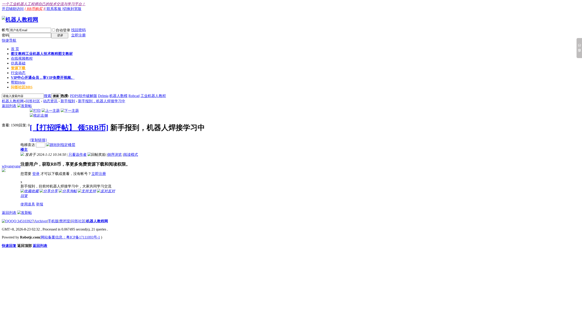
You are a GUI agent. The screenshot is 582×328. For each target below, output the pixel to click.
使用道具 (27, 204)
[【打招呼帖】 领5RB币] (69, 127)
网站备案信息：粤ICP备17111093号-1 (70, 237)
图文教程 (42, 54)
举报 (39, 204)
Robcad (134, 96)
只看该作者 (77, 154)
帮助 (18, 82)
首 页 (15, 49)
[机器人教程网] (20, 20)
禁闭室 (64, 221)
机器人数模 (118, 96)
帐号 (5, 30)
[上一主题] (51, 111)
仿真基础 (18, 63)
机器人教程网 (13, 101)
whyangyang (11, 166)
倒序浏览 (114, 154)
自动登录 (63, 30)
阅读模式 (130, 154)
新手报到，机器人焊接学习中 (101, 101)
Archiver (40, 221)
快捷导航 (9, 40)
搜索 (47, 96)
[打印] (35, 111)
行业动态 (18, 73)
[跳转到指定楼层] (60, 145)
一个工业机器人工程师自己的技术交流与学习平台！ (43, 4)
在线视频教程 (22, 58)
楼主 (24, 149)
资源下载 (18, 68)
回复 (24, 196)
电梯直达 (27, 145)
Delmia (103, 96)
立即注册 (78, 35)
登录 (36, 174)
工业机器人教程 (153, 96)
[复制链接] (38, 140)
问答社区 (22, 87)
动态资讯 (50, 101)
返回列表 (9, 106)
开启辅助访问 (13, 9)
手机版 (53, 221)
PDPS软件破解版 (83, 96)
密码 (5, 35)
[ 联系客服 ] (54, 9)
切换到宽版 (72, 9)
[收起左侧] (39, 115)
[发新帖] (24, 106)
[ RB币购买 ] (35, 9)
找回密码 (78, 30)
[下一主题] (70, 111)
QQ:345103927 (22, 221)
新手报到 (67, 101)
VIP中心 (43, 77)
